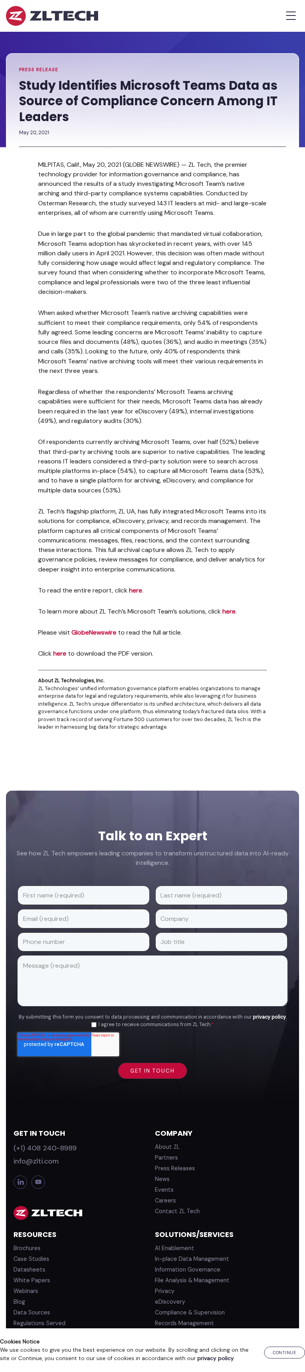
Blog (19, 1301)
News (162, 1179)
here (135, 590)
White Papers (32, 1280)
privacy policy (269, 1017)
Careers (165, 1200)
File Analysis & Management (192, 1280)
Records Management (184, 1323)
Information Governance (187, 1269)
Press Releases (175, 1168)
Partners (166, 1157)
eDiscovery (170, 1301)
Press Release (38, 70)
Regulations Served (40, 1323)
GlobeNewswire (93, 632)
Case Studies (31, 1258)
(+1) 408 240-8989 (45, 1148)
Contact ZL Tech (177, 1211)
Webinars (26, 1291)
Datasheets (29, 1269)
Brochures (27, 1248)
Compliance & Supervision (190, 1312)
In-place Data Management (192, 1258)
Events (164, 1189)
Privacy (164, 1291)
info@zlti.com (36, 1161)
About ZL (167, 1146)
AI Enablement (174, 1248)
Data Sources (32, 1312)
